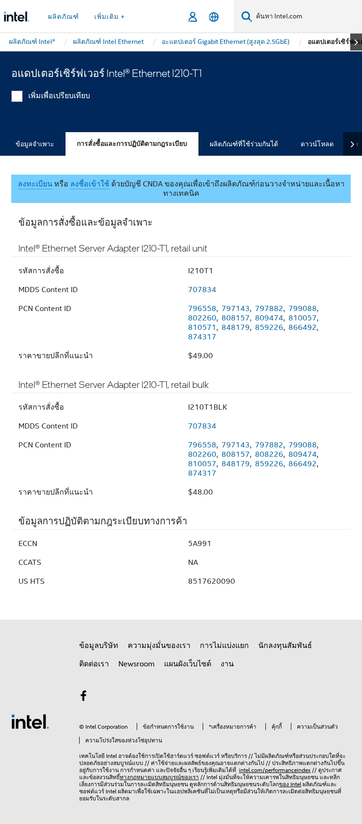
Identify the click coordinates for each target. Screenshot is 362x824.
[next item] (356, 42)
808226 (269, 454)
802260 (202, 318)
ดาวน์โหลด (317, 144)
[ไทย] (213, 16)
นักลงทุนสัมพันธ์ (285, 645)
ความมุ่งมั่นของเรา (159, 645)
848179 (236, 327)
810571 (202, 327)
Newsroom (136, 664)
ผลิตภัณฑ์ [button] (63, 16)
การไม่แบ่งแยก (224, 645)
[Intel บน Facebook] (83, 697)
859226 (269, 327)
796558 (202, 308)
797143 (236, 308)
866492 (302, 327)
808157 (236, 318)
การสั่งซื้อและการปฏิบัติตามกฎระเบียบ (132, 143)
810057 (302, 318)
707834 (202, 289)
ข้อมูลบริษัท (98, 645)
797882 (269, 308)
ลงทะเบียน (35, 184)
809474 (269, 318)
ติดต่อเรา (94, 664)
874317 (202, 337)
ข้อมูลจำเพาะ (35, 144)
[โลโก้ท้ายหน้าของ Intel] (30, 721)
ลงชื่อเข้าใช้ (89, 184)
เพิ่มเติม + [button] (109, 16)
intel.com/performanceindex (275, 770)
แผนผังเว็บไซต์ (187, 664)
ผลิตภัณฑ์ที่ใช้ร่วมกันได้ (244, 144)
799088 (302, 308)
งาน (227, 664)
